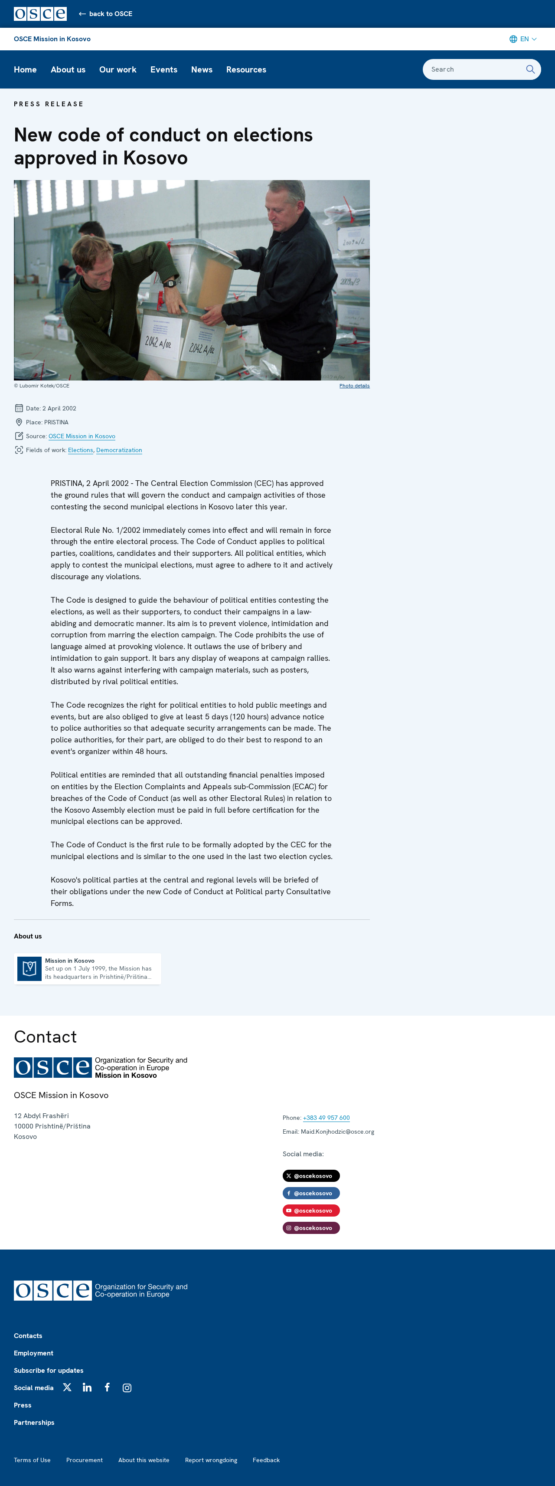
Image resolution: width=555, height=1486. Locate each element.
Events (163, 69)
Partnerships (34, 1422)
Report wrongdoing (211, 1460)
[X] (67, 1387)
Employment (33, 1353)
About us (68, 69)
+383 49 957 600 (326, 1118)
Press (23, 1405)
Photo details (355, 385)
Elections (80, 450)
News (201, 69)
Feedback (266, 1460)
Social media (34, 1387)
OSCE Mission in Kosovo (52, 38)
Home (25, 69)
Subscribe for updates (49, 1370)
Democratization (119, 450)
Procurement (84, 1460)
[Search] (530, 69)
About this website (144, 1460)
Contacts (28, 1335)
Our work (118, 69)
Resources (246, 69)
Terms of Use (32, 1460)
